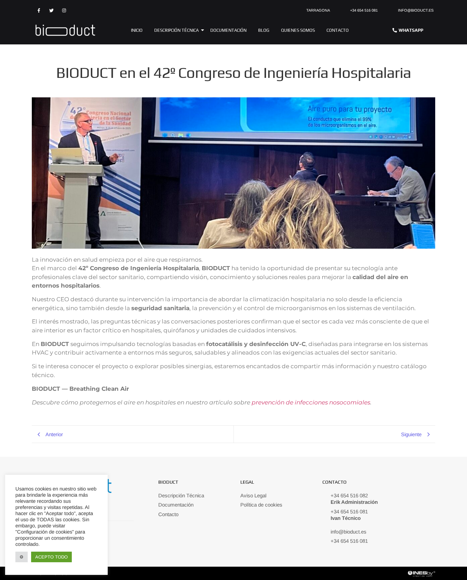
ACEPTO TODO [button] (51, 557)
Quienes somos (298, 30)
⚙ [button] (21, 557)
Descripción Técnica (176, 30)
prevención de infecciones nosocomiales (311, 402)
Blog (263, 30)
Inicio (137, 30)
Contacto (337, 30)
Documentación (228, 30)
